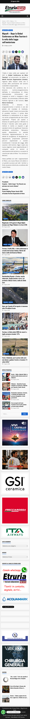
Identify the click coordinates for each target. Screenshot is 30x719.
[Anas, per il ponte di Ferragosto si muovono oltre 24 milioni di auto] (15, 295)
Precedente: (14, 184)
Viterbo (5, 244)
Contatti (23, 712)
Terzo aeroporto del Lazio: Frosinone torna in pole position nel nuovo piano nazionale (6, 405)
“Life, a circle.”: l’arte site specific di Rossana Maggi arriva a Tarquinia (18, 677)
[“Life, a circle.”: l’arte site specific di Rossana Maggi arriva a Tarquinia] (5, 679)
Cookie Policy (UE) (9, 712)
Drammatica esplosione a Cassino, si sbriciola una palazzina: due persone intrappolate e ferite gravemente (6, 396)
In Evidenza (11, 272)
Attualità (6, 272)
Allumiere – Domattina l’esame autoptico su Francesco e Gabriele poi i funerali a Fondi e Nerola (6, 386)
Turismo (10, 30)
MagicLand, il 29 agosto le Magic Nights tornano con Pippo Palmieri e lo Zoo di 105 (14, 224)
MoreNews (14, 717)
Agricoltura (5, 30)
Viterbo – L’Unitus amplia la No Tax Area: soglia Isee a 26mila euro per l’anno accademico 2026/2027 (18, 697)
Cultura (4, 672)
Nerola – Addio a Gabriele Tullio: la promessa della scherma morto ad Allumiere (6, 377)
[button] (2, 16)
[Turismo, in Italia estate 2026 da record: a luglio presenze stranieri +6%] (15, 321)
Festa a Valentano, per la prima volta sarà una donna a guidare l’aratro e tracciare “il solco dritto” (14, 360)
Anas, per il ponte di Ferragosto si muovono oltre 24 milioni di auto (15, 307)
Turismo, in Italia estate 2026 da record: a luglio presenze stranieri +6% (14, 333)
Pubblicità (17, 712)
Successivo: (13, 191)
